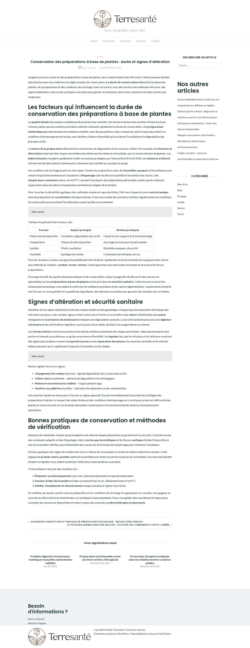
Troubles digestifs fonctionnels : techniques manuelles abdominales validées (50, 559)
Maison (141, 41)
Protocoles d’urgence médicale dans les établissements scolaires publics (150, 559)
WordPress (123, 633)
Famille (155, 41)
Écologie (125, 41)
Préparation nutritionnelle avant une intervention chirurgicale (100, 558)
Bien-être (109, 41)
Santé (94, 41)
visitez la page (113, 276)
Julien (90, 68)
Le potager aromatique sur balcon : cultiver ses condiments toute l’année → (119, 524)
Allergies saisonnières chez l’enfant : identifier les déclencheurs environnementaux (196, 141)
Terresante (118, 629)
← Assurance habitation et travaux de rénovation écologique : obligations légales (85, 521)
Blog (179, 190)
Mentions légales (37, 623)
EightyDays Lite (145, 633)
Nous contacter (36, 618)
